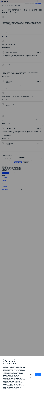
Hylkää (31, 374)
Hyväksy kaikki (37, 375)
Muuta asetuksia (34, 377)
